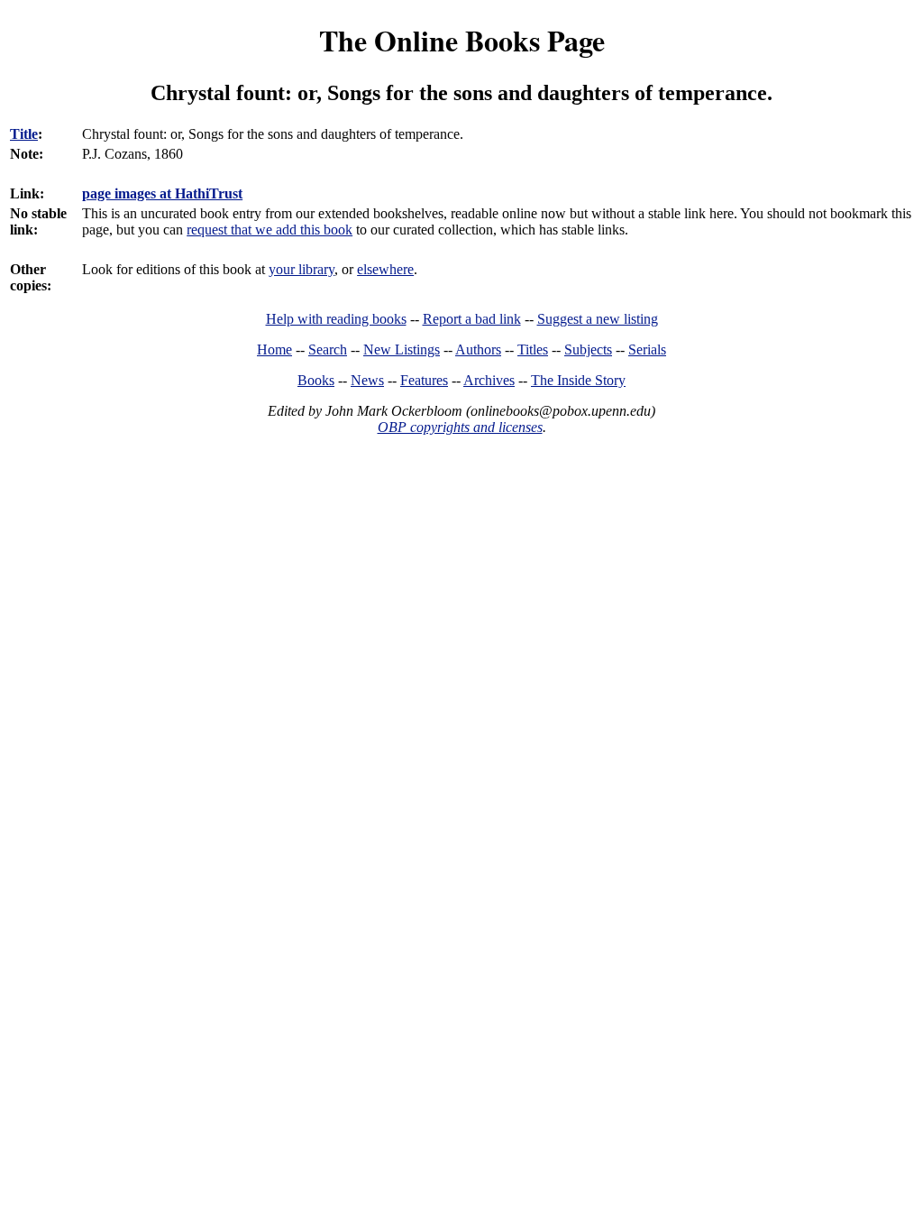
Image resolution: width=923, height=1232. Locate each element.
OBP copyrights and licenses (460, 427)
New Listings (401, 349)
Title (24, 134)
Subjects (588, 349)
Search (327, 349)
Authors (478, 349)
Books (315, 380)
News (367, 380)
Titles (532, 349)
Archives (489, 380)
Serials (647, 349)
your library (301, 269)
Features (424, 380)
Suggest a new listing (597, 318)
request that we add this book (269, 229)
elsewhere (385, 269)
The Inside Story (578, 380)
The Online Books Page (462, 40)
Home (274, 349)
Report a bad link (472, 318)
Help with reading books (336, 318)
